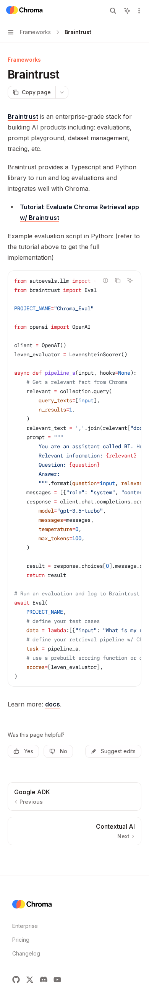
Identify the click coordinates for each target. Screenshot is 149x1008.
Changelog (26, 953)
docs (52, 704)
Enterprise (25, 926)
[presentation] (74, 478)
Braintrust (23, 116)
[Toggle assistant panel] (127, 10)
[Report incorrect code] (105, 280)
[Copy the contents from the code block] (118, 280)
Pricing (20, 939)
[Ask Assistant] (130, 280)
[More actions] (139, 10)
